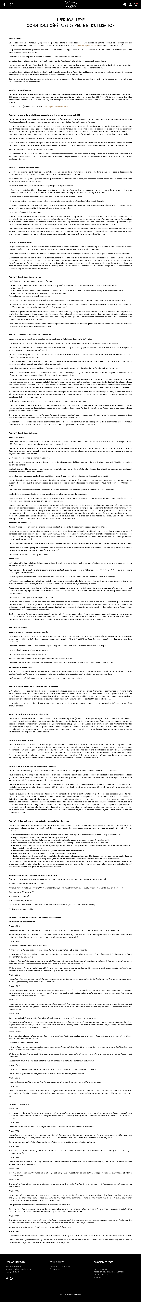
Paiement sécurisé (101, 1274)
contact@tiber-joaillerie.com (55, 106)
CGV (96, 1266)
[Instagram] (11, 4)
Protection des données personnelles (109, 1272)
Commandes (55, 1269)
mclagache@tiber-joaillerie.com (19, 1269)
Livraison (97, 1277)
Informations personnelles (60, 1266)
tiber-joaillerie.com (13, 1266)
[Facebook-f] (4, 4)
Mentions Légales (101, 1269)
